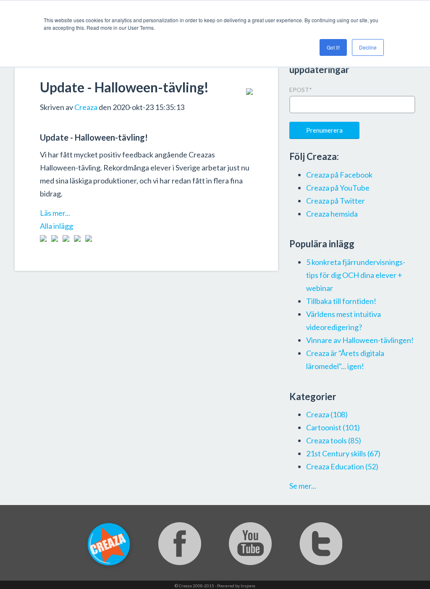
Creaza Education (342, 466)
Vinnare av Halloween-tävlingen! (360, 340)
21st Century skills (343, 453)
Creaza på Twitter (335, 200)
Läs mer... (55, 212)
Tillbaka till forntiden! (341, 301)
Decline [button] (368, 47)
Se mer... (302, 485)
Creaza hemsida (332, 213)
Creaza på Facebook (339, 174)
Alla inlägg (56, 225)
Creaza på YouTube (338, 187)
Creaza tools (333, 440)
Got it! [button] (333, 47)
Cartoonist (333, 427)
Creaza (85, 107)
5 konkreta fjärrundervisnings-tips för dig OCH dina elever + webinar (355, 275)
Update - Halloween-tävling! (124, 87)
